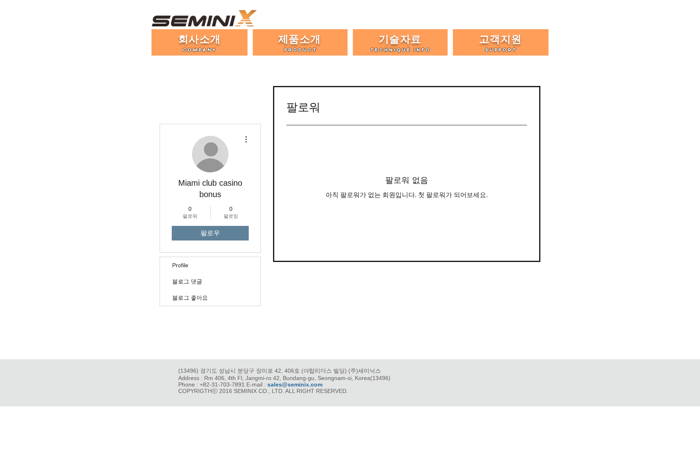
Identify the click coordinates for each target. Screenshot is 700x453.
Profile (180, 265)
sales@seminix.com (294, 384)
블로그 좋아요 (190, 297)
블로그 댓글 (187, 281)
